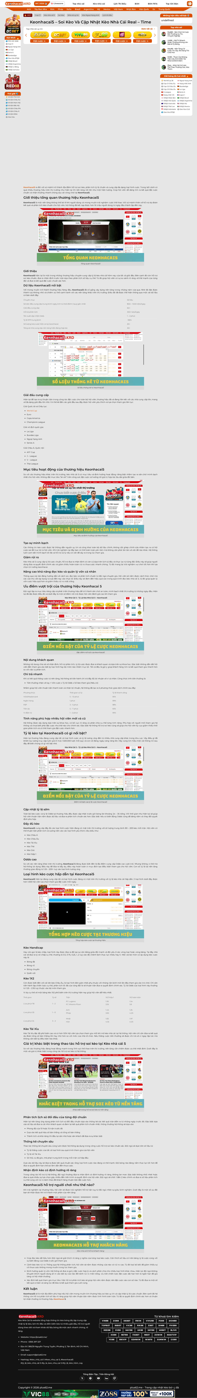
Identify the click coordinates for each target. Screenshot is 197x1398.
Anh (29, 9)
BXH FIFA (152, 4)
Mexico (106, 9)
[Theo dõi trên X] (82, 1378)
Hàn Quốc (144, 9)
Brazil (77, 9)
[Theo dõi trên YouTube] (98, 1378)
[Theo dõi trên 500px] (106, 1378)
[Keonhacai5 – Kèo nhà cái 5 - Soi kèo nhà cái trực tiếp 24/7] (18, 3)
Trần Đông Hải (106, 1374)
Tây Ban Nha (40, 9)
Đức (52, 9)
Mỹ (98, 9)
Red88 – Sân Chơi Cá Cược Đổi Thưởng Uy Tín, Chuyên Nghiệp (178, 34)
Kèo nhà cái (99, 4)
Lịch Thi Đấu (120, 4)
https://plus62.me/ (38, 1337)
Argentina (89, 9)
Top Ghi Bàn (172, 4)
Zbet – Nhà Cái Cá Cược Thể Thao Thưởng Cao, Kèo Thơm (178, 67)
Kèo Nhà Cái (24, 1320)
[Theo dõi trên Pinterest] (90, 1378)
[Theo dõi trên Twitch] (114, 1378)
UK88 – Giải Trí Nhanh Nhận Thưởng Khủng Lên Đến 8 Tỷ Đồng (178, 42)
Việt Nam (118, 9)
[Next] (154, 35)
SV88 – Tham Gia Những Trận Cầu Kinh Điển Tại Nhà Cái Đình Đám (177, 59)
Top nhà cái (78, 4)
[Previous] (26, 35)
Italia (69, 9)
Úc (154, 9)
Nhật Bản (131, 9)
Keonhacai (59, 1299)
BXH (137, 4)
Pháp (60, 9)
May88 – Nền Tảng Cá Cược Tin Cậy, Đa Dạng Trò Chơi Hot (178, 51)
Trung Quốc (164, 9)
